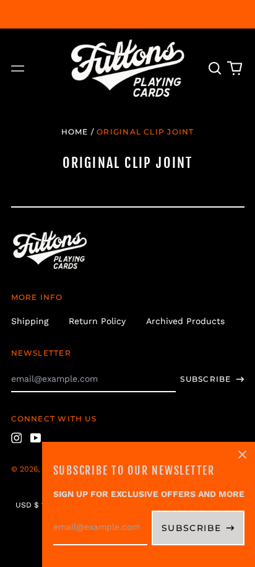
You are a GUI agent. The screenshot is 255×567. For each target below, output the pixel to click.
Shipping (29, 321)
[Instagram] (16, 438)
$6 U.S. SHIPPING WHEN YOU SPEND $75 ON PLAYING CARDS (127, 14)
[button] (215, 69)
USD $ (27, 505)
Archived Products (185, 321)
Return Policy (97, 321)
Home (75, 131)
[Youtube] (35, 438)
